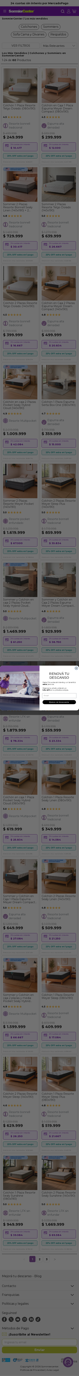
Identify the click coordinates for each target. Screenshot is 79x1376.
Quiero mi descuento (59, 702)
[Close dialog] (76, 668)
